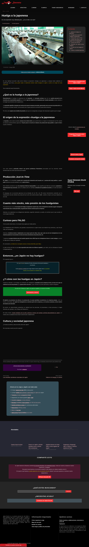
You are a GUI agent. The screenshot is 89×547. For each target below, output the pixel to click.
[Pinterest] (20, 526)
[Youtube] (23, 526)
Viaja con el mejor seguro (28, 72)
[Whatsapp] (7, 526)
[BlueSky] (28, 526)
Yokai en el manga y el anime (54, 377)
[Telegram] (51, 67)
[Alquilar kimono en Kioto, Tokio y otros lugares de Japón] (53, 437)
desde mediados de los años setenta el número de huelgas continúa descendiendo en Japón (36, 312)
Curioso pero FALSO (75, 42)
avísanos (24, 369)
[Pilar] (52, 367)
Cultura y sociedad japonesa (77, 50)
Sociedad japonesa (6, 23)
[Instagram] (9, 526)
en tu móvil (21, 412)
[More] (60, 67)
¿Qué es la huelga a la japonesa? (75, 32)
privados (21, 395)
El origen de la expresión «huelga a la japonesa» (75, 35)
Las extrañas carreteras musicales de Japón (15, 377)
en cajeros (27, 392)
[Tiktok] (25, 526)
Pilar (57, 367)
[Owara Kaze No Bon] (18, 437)
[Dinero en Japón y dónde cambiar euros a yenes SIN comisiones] (36, 437)
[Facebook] (57, 67)
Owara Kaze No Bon (16, 444)
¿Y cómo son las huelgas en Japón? (76, 48)
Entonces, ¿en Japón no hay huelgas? (76, 45)
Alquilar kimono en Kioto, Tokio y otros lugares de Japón (53, 446)
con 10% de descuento (26, 402)
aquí (29, 397)
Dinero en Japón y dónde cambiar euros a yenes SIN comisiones (35, 446)
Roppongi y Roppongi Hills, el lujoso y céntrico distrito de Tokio (70, 446)
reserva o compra (22, 268)
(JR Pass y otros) (18, 407)
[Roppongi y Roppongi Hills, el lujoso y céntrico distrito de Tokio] (70, 437)
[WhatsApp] (47, 67)
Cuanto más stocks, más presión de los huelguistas (75, 40)
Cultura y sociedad (5, 11)
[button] (85, 2)
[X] (54, 67)
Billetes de (16, 410)
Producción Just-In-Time (76, 38)
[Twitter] (15, 526)
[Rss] (17, 526)
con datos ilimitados (20, 400)
